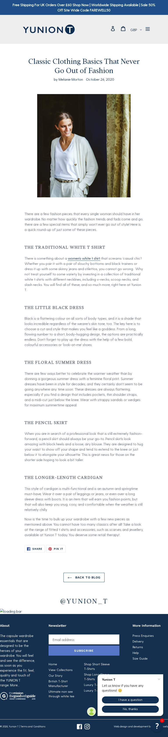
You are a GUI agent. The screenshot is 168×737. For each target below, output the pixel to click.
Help (136, 653)
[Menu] (148, 28)
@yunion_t (84, 600)
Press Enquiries (143, 635)
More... (14, 685)
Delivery (138, 641)
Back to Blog (87, 577)
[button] (156, 725)
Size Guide (140, 658)
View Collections (61, 670)
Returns (138, 647)
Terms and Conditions (33, 726)
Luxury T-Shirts (94, 685)
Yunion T (14, 726)
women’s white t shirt (84, 258)
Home (53, 664)
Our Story (56, 675)
